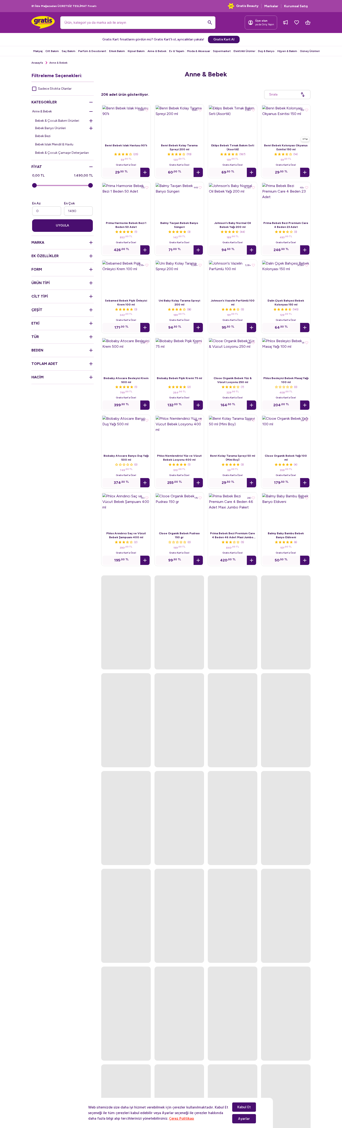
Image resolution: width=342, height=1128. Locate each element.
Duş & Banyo (266, 51)
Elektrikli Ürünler (244, 51)
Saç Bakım (68, 51)
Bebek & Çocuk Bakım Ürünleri (57, 121)
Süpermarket (222, 51)
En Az (36, 203)
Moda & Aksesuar (198, 51)
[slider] (34, 185)
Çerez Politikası (181, 1118)
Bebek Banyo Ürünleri (50, 128)
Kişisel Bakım (136, 51)
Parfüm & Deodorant (92, 51)
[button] (145, 172)
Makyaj (38, 51)
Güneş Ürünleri (310, 51)
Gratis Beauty (247, 6)
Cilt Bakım (52, 51)
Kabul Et (244, 1107)
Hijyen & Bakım (287, 51)
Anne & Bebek (157, 51)
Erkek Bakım (117, 51)
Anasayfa (37, 62)
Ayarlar (244, 1119)
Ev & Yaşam (176, 51)
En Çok (69, 203)
